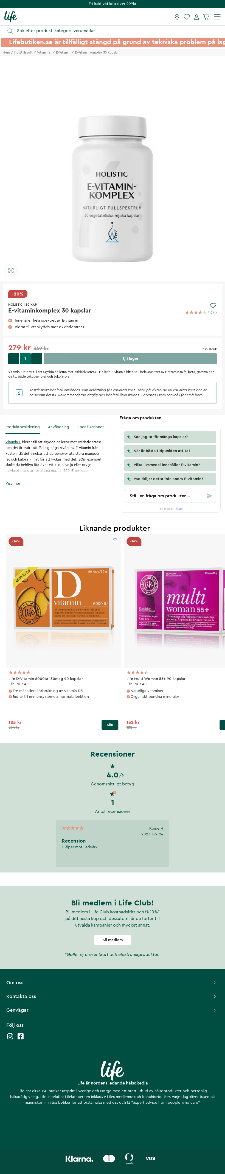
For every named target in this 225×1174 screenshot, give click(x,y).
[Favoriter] (187, 16)
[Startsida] (10, 16)
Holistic (15, 304)
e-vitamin (63, 52)
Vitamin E (13, 442)
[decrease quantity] (13, 358)
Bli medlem (112, 940)
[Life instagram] (10, 1039)
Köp (110, 724)
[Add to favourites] (213, 305)
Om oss (14, 982)
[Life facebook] (21, 1039)
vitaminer (44, 52)
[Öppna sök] (115, 30)
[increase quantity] (36, 358)
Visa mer (12, 484)
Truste (178, 508)
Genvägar (17, 1010)
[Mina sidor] (196, 16)
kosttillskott (23, 52)
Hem (6, 52)
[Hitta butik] (177, 16)
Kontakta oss (21, 996)
